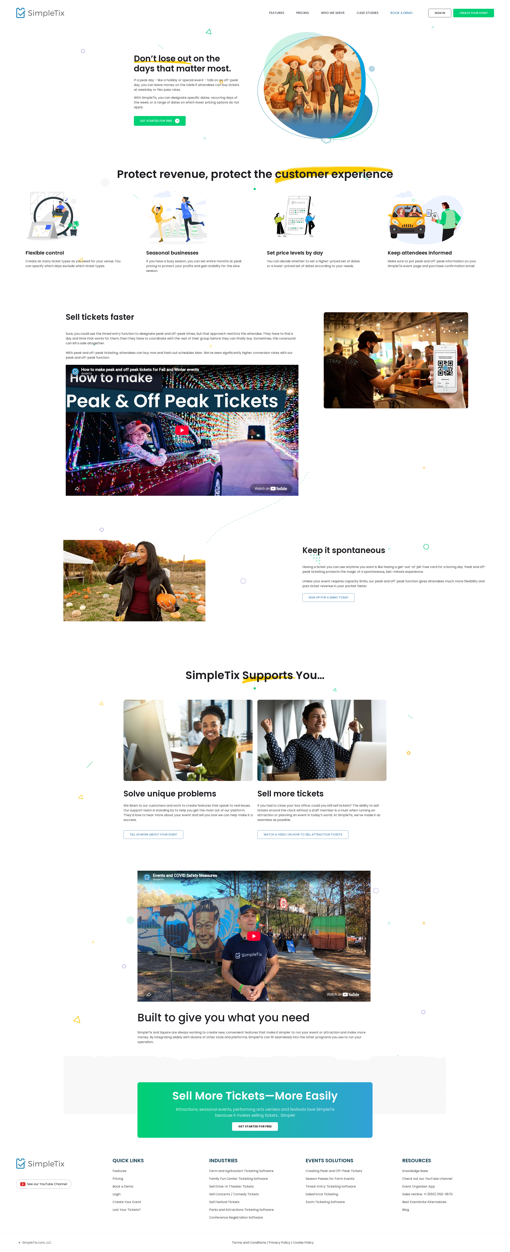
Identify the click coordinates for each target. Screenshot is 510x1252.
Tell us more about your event (153, 834)
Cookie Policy (303, 1242)
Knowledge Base (415, 1171)
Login (117, 1194)
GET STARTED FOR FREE (156, 121)
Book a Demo (123, 1186)
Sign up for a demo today (328, 597)
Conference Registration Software (236, 1217)
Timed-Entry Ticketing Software (331, 1186)
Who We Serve (333, 13)
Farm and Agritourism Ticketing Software (241, 1171)
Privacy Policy (280, 1242)
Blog (405, 1209)
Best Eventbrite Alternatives (424, 1202)
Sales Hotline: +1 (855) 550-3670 (427, 1194)
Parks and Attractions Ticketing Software (241, 1209)
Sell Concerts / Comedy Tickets (234, 1194)
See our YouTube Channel (47, 1184)
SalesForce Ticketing (322, 1194)
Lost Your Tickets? (127, 1209)
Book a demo (401, 13)
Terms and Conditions (249, 1242)
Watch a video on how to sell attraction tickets (303, 834)
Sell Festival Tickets (224, 1202)
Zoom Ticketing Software (325, 1202)
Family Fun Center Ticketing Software (238, 1178)
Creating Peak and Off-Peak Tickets (334, 1171)
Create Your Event (473, 13)
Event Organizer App (418, 1186)
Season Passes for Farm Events (330, 1178)
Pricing (302, 13)
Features (276, 13)
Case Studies (368, 13)
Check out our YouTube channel (427, 1178)
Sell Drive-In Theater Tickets (231, 1186)
